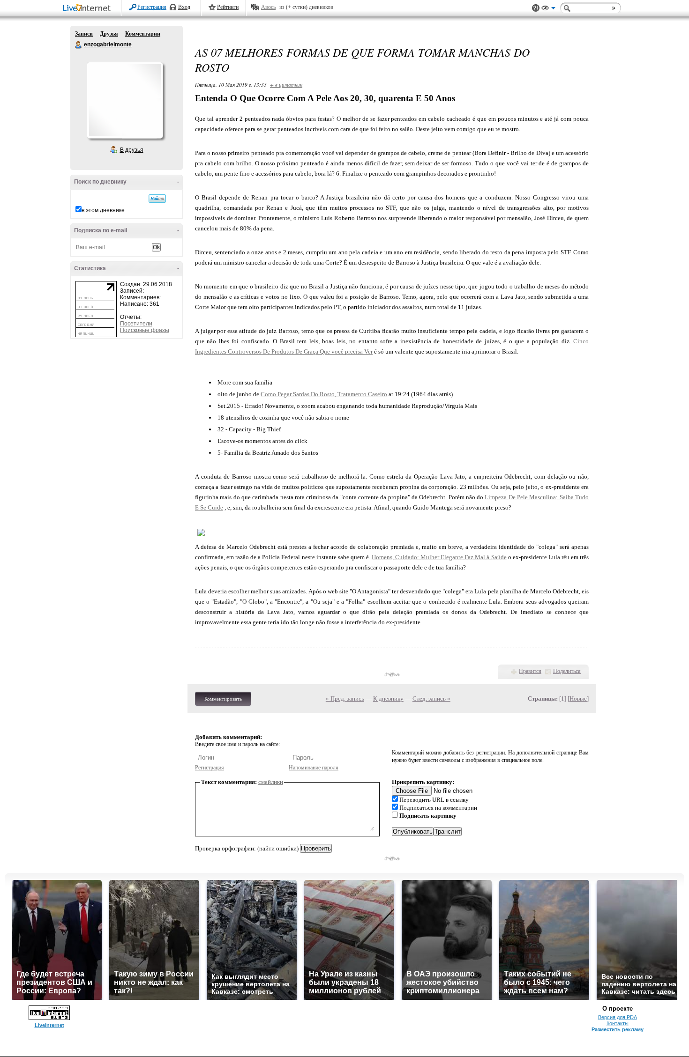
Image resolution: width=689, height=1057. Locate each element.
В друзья (131, 150)
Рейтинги (228, 7)
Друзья (109, 33)
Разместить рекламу (618, 1029)
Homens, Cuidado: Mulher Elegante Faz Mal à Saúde (439, 557)
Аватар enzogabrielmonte (125, 100)
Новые (578, 698)
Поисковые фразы (144, 330)
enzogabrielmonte (78, 45)
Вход (184, 7)
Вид (548, 9)
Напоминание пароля (313, 767)
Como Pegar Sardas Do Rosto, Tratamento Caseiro (324, 394)
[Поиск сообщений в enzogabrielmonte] (157, 198)
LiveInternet (88, 9)
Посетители (136, 323)
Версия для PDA (617, 1017)
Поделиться (567, 671)
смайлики (270, 781)
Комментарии (142, 33)
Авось (268, 7)
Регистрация (151, 7)
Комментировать (223, 699)
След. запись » (431, 698)
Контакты (618, 1023)
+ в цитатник (286, 84)
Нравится (530, 671)
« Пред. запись (345, 698)
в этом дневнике (103, 210)
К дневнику (388, 698)
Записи (84, 33)
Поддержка (535, 8)
